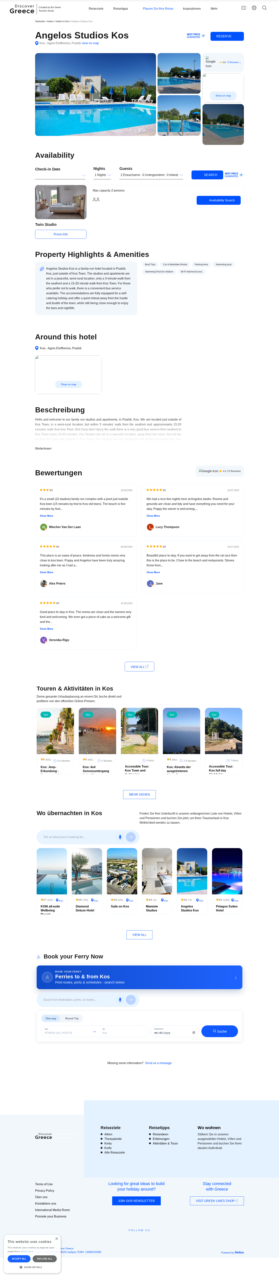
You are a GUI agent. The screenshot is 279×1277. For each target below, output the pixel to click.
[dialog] (32, 1254)
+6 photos (223, 124)
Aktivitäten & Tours (165, 1143)
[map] (244, 8)
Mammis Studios (152, 908)
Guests (125, 168)
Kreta (108, 1143)
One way (51, 1018)
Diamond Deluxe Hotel (85, 908)
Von (46, 1029)
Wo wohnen (209, 1127)
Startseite (40, 21)
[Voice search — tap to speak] (120, 837)
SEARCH (210, 175)
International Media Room (52, 1210)
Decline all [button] (44, 1258)
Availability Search (221, 200)
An (103, 1029)
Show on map (223, 95)
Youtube (143, 1238)
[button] (32, 1267)
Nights (99, 168)
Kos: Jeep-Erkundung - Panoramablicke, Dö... (53, 772)
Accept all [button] (19, 1258)
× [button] (56, 1238)
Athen (108, 1134)
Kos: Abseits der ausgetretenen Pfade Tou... (179, 771)
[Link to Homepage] (22, 15)
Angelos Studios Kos (190, 908)
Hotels (50, 21)
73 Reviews (233, 62)
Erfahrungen (161, 1138)
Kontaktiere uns (45, 1203)
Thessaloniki (113, 1138)
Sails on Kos (120, 906)
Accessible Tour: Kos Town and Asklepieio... (137, 770)
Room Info (61, 234)
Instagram (129, 1238)
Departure (158, 1029)
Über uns (41, 1197)
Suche (222, 1031)
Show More (46, 515)
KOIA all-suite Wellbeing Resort (50, 910)
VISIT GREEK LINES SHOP (215, 1200)
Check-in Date (47, 169)
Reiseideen (160, 1134)
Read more (27, 1251)
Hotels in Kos (63, 21)
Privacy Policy (44, 1190)
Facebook (122, 1238)
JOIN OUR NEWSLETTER (136, 1200)
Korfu (108, 1148)
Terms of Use (44, 1184)
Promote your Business (50, 1216)
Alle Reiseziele (114, 1152)
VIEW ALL (138, 667)
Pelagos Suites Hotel (227, 908)
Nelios (239, 1252)
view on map (90, 43)
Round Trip (72, 1018)
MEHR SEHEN (139, 794)
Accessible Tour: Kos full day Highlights (221, 770)
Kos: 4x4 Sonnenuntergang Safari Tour (96, 771)
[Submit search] (131, 837)
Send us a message (158, 1063)
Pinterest (150, 1238)
